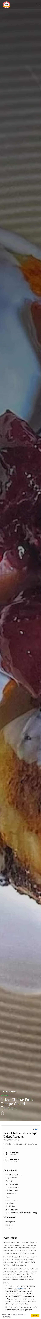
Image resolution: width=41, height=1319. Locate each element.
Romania (20, 1289)
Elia (36, 1129)
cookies (15, 1314)
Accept (35, 1315)
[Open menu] (38, 5)
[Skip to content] (2, 1113)
